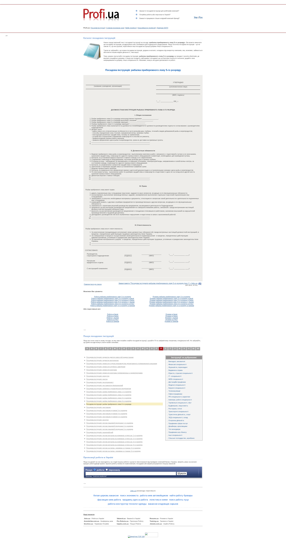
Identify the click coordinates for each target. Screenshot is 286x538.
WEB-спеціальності (175, 379)
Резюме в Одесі (171, 319)
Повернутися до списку (93, 284)
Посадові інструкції (98, 28)
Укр (196, 17)
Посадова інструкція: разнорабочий (99, 432)
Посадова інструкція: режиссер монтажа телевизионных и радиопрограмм (114, 373)
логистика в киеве (158, 499)
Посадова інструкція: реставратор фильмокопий (104, 385)
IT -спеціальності (174, 376)
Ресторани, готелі (175, 409)
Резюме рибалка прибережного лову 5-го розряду (171, 297)
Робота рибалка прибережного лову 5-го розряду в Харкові (112, 305)
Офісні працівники (175, 394)
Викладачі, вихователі (176, 361)
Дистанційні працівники (177, 382)
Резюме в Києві (171, 314)
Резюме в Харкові (171, 321)
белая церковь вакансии (106, 495)
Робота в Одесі (112, 319)
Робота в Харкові (112, 321)
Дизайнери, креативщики (177, 426)
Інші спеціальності (175, 435)
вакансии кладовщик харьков (163, 504)
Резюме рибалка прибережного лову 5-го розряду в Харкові (171, 305)
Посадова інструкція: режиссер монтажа (101, 370)
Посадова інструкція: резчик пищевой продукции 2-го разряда (109, 426)
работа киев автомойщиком (154, 495)
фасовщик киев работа (109, 499)
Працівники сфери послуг (178, 423)
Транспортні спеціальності (178, 411)
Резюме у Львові (171, 318)
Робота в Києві (112, 314)
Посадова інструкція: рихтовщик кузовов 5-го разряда (106, 417)
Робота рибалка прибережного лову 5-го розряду (112, 297)
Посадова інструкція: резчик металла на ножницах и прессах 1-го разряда (114, 435)
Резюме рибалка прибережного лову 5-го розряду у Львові (171, 302)
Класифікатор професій (147, 28)
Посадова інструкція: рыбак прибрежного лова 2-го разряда (108, 395)
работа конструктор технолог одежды (127, 504)
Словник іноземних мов (115, 28)
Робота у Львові (113, 318)
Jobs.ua (133, 491)
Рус (201, 17)
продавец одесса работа (135, 499)
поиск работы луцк (179, 499)
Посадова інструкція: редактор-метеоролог (102, 360)
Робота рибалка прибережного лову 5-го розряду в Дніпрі (112, 300)
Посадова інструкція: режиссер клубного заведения (105, 367)
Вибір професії (130, 28)
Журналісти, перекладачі (177, 367)
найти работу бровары (181, 495)
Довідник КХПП (162, 28)
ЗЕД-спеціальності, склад (178, 417)
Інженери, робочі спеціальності (180, 400)
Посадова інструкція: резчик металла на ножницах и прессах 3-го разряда (114, 442)
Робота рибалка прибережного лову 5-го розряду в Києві (112, 298)
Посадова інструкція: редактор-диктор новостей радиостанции (109, 357)
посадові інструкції (153, 11)
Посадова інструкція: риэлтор (97, 420)
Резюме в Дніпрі (171, 316)
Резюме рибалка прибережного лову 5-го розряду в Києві (171, 298)
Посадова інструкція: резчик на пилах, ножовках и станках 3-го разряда (113, 451)
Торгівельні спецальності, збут (179, 403)
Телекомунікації (174, 391)
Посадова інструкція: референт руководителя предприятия (108, 388)
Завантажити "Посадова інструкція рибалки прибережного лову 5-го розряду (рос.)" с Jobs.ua (158, 283)
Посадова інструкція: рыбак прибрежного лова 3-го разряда (108, 398)
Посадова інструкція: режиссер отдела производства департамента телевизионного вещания (121, 363)
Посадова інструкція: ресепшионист (100, 382)
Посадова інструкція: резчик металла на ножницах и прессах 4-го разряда (114, 445)
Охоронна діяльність (176, 420)
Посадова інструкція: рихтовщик (98, 407)
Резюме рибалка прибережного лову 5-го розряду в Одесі (171, 304)
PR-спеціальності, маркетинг (179, 397)
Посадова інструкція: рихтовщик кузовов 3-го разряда (106, 410)
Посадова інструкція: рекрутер (97, 376)
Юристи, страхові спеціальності (180, 373)
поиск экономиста (129, 495)
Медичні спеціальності (176, 385)
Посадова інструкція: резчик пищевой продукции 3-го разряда (109, 429)
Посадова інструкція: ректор (97, 379)
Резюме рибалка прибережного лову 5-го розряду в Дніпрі (171, 300)
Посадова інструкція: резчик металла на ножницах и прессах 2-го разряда (114, 439)
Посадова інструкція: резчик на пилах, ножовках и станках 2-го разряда (113, 448)
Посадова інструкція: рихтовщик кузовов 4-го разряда (106, 413)
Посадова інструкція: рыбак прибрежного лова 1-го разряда (108, 392)
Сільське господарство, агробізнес (181, 438)
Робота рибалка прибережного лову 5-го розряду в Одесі (112, 304)
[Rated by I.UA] (151, 536)
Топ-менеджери (174, 429)
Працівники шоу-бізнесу (177, 432)
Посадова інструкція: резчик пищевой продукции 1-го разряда (109, 423)
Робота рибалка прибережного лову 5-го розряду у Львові (113, 302)
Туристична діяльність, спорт (179, 414)
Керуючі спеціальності (176, 388)
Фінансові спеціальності (177, 364)
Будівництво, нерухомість (178, 406)
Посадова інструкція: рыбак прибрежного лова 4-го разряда (108, 401)
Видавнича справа (175, 370)
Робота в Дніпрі (112, 316)
